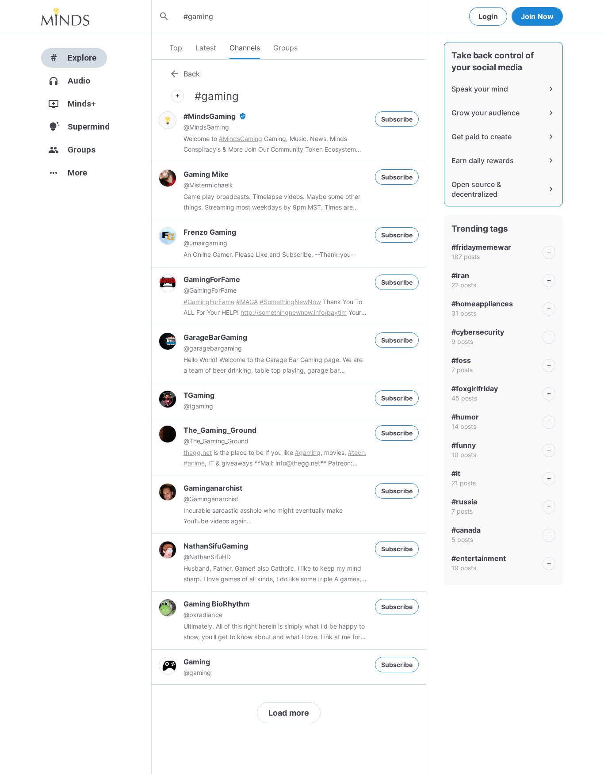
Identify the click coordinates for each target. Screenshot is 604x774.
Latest (205, 47)
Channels (244, 47)
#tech (356, 452)
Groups (285, 47)
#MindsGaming (240, 138)
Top (175, 47)
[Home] (65, 16)
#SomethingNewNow (290, 301)
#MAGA (247, 301)
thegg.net (197, 452)
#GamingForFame (208, 301)
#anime (194, 463)
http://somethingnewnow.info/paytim (294, 312)
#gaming (308, 452)
